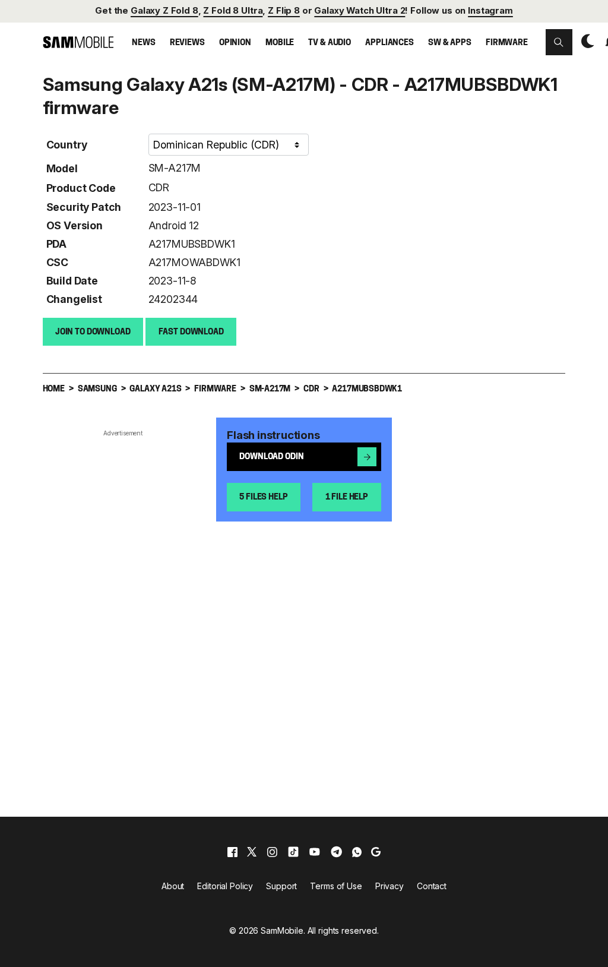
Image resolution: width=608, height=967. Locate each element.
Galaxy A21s (155, 389)
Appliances (389, 43)
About (173, 886)
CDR (158, 187)
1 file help (346, 497)
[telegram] (336, 852)
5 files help (263, 497)
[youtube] (315, 852)
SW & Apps (449, 43)
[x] (251, 852)
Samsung (97, 389)
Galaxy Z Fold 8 (164, 10)
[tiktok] (293, 852)
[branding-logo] (78, 42)
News (143, 43)
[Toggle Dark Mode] (585, 41)
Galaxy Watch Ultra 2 (359, 10)
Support (281, 886)
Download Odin (271, 457)
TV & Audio (329, 43)
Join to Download (93, 332)
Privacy (389, 886)
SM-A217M (174, 168)
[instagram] (272, 852)
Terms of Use (336, 886)
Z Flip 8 (284, 10)
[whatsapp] (357, 852)
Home (54, 389)
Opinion (235, 43)
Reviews (187, 43)
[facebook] (232, 852)
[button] (559, 42)
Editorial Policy (225, 886)
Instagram (490, 10)
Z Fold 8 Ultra (232, 10)
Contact (431, 886)
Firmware (507, 43)
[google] (376, 852)
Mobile (279, 43)
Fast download (191, 332)
